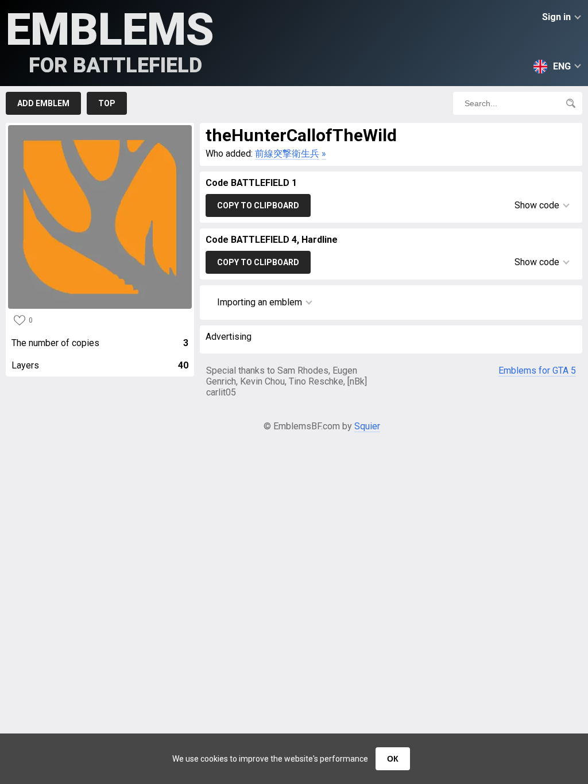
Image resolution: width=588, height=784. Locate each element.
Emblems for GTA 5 (537, 370)
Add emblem (43, 103)
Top (106, 103)
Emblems (110, 40)
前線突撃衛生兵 (287, 153)
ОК (393, 758)
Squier (367, 426)
